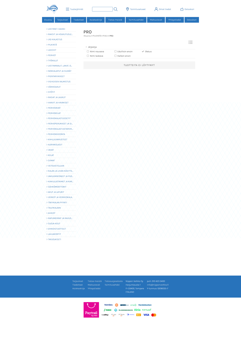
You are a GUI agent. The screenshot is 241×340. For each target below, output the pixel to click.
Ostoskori (192, 19)
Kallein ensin (124, 55)
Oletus (148, 51)
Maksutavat (156, 19)
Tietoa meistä (115, 19)
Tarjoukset (62, 19)
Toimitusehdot (136, 19)
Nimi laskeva (96, 55)
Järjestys (92, 47)
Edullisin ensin (125, 51)
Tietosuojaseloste (114, 281)
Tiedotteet (79, 19)
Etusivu (48, 19)
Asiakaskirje (96, 19)
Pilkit (105, 36)
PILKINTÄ (97, 36)
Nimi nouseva (97, 51)
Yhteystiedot (174, 19)
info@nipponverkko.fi (158, 284)
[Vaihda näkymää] (191, 43)
